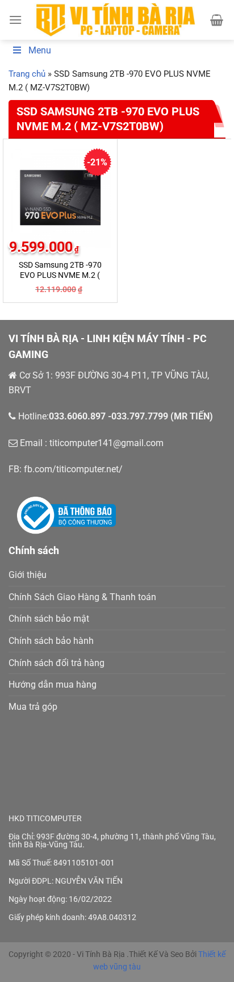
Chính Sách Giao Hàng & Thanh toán (82, 597)
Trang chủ (27, 74)
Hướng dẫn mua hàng (53, 684)
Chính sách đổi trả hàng (57, 663)
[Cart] (216, 19)
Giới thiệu (28, 574)
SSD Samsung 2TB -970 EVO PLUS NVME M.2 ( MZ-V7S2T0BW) (60, 274)
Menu (39, 50)
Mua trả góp (33, 706)
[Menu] (15, 20)
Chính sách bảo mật (49, 618)
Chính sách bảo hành (51, 640)
